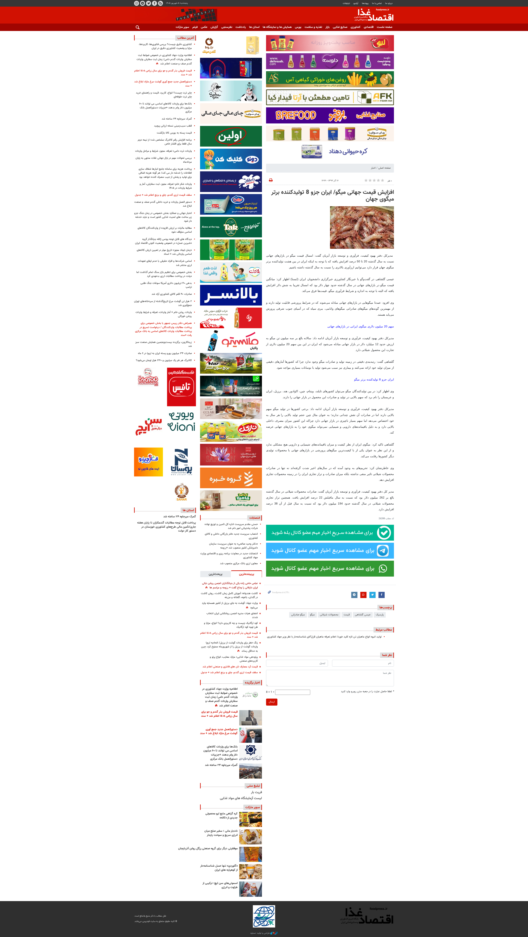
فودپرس (371, 15)
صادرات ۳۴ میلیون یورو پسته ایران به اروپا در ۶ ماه (165, 353)
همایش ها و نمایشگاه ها (277, 27)
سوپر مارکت (182, 27)
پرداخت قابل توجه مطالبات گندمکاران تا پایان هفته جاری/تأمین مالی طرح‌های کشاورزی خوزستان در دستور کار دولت (166, 527)
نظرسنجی (226, 27)
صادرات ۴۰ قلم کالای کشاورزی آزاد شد (172, 294)
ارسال (272, 702)
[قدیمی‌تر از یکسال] (250, 871)
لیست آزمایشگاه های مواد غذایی (241, 798)
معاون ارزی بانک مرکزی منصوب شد (239, 563)
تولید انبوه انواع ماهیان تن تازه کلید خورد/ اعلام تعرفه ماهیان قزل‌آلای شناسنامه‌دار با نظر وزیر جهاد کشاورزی (324, 637)
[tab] (246, 573)
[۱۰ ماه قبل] (250, 854)
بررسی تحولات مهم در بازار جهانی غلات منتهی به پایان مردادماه (164, 160)
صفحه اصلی (384, 168)
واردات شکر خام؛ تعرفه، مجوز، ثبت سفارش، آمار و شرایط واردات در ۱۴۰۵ (166, 186)
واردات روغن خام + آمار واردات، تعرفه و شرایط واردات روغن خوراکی (164, 314)
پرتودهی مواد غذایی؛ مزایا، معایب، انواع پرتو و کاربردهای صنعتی (234, 659)
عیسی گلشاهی (363, 615)
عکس (204, 27)
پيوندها (365, 3)
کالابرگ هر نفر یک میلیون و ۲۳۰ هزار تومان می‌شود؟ (164, 360)
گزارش (214, 27)
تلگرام (142, 3)
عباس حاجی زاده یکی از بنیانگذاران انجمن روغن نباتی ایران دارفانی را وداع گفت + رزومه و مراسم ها (230, 585)
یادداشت (241, 27)
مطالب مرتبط (384, 629)
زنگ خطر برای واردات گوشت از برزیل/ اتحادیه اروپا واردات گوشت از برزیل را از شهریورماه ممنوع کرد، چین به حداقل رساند (229, 647)
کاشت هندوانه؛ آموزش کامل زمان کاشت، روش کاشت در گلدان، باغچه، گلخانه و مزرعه (229, 595)
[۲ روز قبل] (250, 752)
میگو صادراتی (298, 615)
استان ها (254, 27)
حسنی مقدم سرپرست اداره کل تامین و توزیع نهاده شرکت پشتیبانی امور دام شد (231, 526)
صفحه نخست (384, 27)
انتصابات (254, 517)
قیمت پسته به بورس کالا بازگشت (174, 133)
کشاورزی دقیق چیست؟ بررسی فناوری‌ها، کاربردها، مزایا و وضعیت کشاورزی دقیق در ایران (165, 46)
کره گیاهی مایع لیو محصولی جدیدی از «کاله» (221, 815)
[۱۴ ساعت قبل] (250, 694)
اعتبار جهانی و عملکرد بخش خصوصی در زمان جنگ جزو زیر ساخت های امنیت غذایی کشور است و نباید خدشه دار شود (163, 217)
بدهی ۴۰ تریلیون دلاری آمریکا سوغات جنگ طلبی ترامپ (166, 285)
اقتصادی (369, 27)
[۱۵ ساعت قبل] (250, 735)
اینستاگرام (136, 3)
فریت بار (256, 792)
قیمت (347, 615)
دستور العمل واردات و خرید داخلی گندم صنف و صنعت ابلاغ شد (163, 204)
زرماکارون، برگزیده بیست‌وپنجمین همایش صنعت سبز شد (163, 344)
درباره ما (388, 3)
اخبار (373, 168)
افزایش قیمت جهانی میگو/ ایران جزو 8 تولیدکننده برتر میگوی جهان (332, 196)
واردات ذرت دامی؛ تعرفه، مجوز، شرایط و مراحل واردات (163, 151)
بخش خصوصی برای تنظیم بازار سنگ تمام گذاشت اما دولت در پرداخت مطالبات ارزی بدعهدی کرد (164, 274)
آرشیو (356, 3)
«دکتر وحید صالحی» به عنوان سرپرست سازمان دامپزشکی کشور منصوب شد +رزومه (233, 546)
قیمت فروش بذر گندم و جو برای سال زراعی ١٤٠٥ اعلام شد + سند (229, 635)
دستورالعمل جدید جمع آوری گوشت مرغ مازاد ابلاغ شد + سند (219, 731)
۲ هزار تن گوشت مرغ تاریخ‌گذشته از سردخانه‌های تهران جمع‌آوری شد (163, 303)
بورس (298, 27)
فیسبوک (154, 3)
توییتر (148, 3)
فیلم (195, 27)
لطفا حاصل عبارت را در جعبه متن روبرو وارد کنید (367, 692)
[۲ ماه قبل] (250, 819)
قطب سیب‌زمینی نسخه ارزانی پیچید (173, 126)
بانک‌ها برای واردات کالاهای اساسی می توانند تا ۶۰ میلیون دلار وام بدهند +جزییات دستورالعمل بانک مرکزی (220, 753)
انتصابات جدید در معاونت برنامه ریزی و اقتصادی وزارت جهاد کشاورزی (229, 556)
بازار (327, 27)
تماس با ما (377, 3)
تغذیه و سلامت (313, 27)
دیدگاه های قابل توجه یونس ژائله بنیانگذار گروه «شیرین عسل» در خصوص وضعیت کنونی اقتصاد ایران (163, 241)
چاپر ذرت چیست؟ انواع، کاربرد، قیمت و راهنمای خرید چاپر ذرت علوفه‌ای (164, 95)
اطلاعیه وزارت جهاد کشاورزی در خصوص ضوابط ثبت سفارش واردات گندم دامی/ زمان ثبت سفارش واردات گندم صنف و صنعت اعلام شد (220, 697)
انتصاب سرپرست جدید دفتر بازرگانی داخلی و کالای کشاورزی (231, 536)
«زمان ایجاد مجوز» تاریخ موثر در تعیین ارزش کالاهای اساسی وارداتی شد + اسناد (164, 252)
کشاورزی (356, 27)
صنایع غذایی (340, 27)
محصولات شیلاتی (329, 615)
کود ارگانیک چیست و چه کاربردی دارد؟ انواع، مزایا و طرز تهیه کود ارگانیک (231, 625)
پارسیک (380, 615)
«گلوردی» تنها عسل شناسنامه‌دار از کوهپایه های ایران (219, 868)
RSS (160, 3)
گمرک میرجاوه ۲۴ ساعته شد (221, 765)
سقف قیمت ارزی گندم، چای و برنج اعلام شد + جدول (229, 672)
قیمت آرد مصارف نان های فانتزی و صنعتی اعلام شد (230, 667)
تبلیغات (346, 3)
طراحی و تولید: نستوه (260, 933)
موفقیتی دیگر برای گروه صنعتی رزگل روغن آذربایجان (208, 848)
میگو (312, 615)
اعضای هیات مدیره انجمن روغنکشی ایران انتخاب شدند (232, 615)
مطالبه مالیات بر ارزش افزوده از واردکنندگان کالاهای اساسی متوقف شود (165, 230)
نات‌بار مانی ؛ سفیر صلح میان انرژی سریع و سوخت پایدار (221, 833)
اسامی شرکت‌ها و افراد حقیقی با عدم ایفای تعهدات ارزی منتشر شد (165, 263)
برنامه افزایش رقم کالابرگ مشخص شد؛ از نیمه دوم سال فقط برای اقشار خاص (165, 142)
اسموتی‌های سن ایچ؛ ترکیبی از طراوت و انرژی (220, 885)
